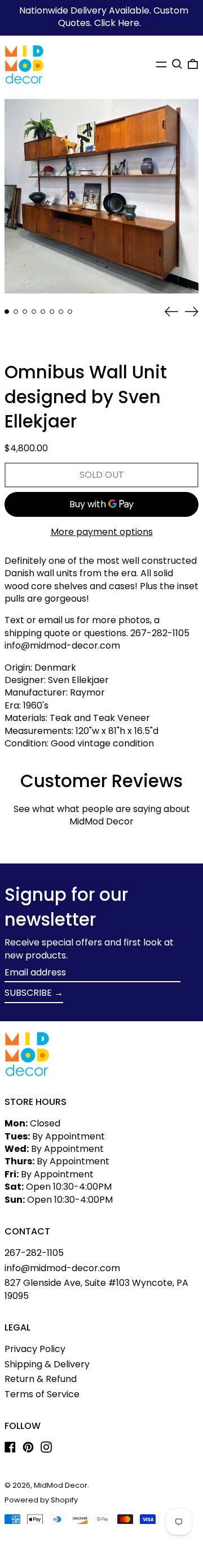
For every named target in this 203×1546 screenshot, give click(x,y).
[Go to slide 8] (70, 311)
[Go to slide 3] (25, 311)
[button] (177, 64)
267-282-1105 (34, 1252)
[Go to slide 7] (61, 311)
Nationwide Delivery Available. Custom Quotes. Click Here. (103, 16)
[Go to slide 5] (43, 311)
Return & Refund (41, 1378)
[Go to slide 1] (7, 311)
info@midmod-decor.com (62, 1268)
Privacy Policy (35, 1348)
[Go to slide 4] (34, 311)
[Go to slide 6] (52, 311)
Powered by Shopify (41, 1500)
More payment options (102, 532)
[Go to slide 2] (16, 311)
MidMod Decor (60, 1485)
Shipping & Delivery (47, 1364)
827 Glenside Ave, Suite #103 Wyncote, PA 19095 (96, 1289)
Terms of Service (42, 1394)
